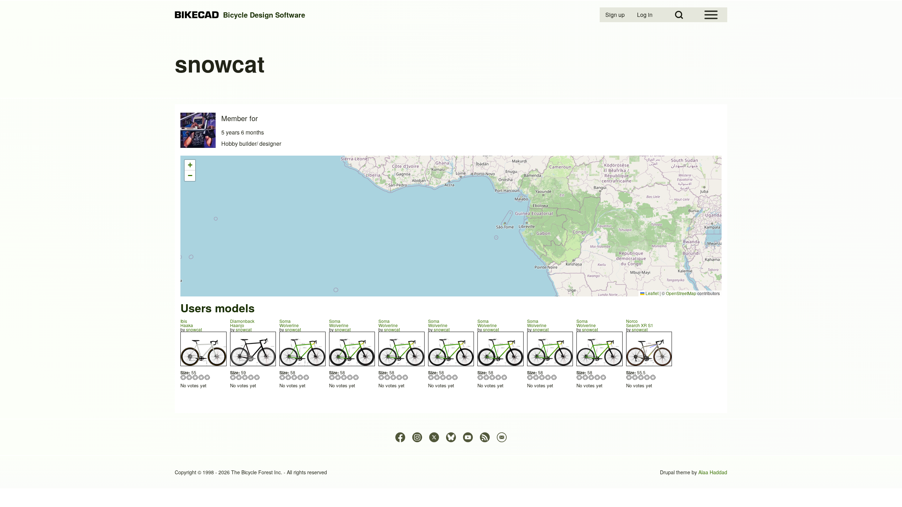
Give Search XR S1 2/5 (635, 377)
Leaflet (651, 293)
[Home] (197, 15)
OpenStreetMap (681, 293)
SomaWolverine (289, 323)
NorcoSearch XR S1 (639, 323)
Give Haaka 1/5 (183, 377)
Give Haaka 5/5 (207, 377)
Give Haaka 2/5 (189, 377)
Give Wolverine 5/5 (306, 377)
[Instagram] (417, 437)
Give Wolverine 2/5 (288, 377)
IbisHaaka (186, 323)
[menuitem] (615, 14)
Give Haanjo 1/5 (233, 377)
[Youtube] (468, 437)
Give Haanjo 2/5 (239, 377)
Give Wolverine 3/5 (294, 377)
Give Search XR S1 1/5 (629, 377)
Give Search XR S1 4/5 (647, 377)
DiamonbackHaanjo (242, 323)
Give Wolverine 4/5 (300, 377)
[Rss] (485, 437)
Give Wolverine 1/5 (282, 377)
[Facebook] (400, 437)
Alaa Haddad (712, 472)
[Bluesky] (451, 437)
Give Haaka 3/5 (195, 377)
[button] (190, 165)
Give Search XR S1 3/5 (641, 377)
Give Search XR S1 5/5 (653, 377)
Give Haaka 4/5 (201, 377)
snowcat (194, 329)
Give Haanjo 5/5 (257, 377)
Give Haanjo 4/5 (251, 377)
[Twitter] (434, 437)
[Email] (502, 437)
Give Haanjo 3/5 (245, 377)
